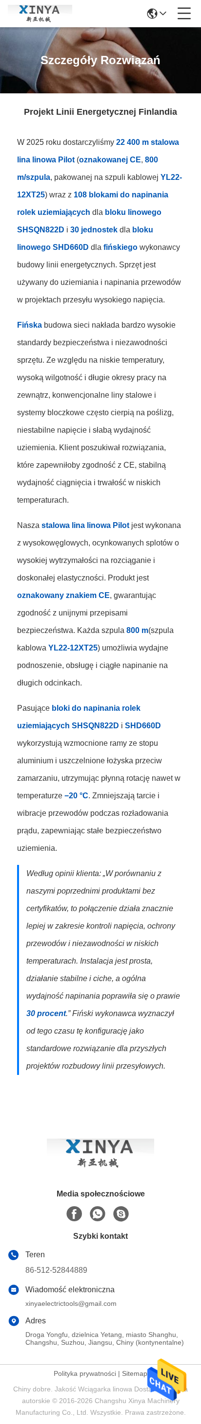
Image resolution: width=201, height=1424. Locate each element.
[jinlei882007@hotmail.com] (121, 1214)
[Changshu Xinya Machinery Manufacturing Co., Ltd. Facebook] (74, 1214)
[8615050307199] (97, 1214)
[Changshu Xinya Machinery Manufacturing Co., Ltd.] (40, 13)
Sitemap (134, 1373)
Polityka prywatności (85, 1373)
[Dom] (100, 1165)
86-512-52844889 (56, 1270)
